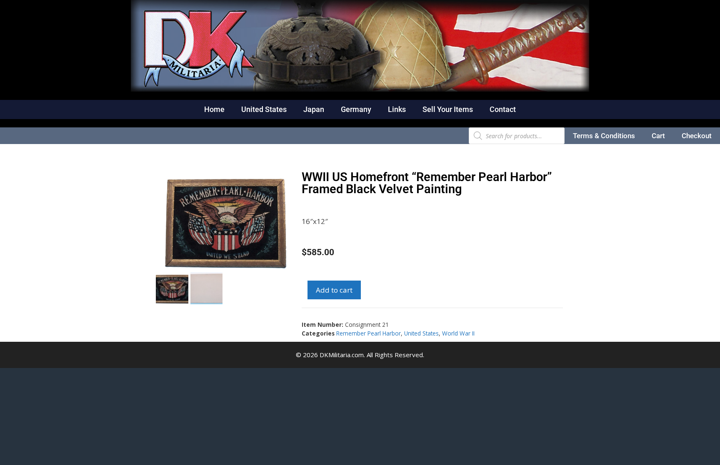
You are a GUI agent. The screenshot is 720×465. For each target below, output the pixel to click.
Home (214, 109)
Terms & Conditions (604, 136)
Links (397, 109)
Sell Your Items (447, 109)
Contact (503, 109)
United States (264, 109)
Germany (356, 109)
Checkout (697, 136)
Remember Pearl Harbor (368, 333)
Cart (658, 136)
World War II (458, 333)
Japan (313, 109)
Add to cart (334, 290)
